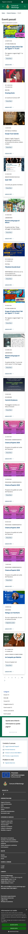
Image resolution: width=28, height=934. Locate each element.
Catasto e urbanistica (6, 828)
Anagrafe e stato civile (7, 821)
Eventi (2, 868)
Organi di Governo (5, 802)
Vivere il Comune (11, 13)
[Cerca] (25, 7)
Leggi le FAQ (4, 900)
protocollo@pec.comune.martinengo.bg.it (14, 886)
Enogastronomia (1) (9, 704)
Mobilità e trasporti (6, 830)
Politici (2, 809)
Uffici (2, 806)
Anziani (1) (6, 695)
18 (22, 677)
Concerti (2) (6, 701)
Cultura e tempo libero (7, 823)
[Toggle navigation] (3, 6)
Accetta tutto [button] (14, 924)
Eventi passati (7, 714)
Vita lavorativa (4, 825)
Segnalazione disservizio (7, 898)
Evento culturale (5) (9, 710)
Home (3, 13)
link (6, 921)
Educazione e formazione (7, 838)
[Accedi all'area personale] (22, 2)
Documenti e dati (5, 813)
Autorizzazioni (4, 847)
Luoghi (2, 866)
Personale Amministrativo (7, 811)
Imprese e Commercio (6, 826)
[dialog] (14, 921)
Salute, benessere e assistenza (9, 845)
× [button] (26, 909)
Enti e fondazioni (5, 808)
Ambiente (3, 843)
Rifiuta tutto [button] (14, 928)
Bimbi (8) (6, 698)
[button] (14, 931)
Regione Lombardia (7, 2)
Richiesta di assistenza (7, 901)
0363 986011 (13, 888)
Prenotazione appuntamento (8, 896)
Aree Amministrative (6, 804)
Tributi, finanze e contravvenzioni (9, 841)
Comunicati (4, 857)
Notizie (3, 855)
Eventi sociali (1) (8, 707)
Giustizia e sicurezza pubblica (8, 840)
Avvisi (2, 858)
